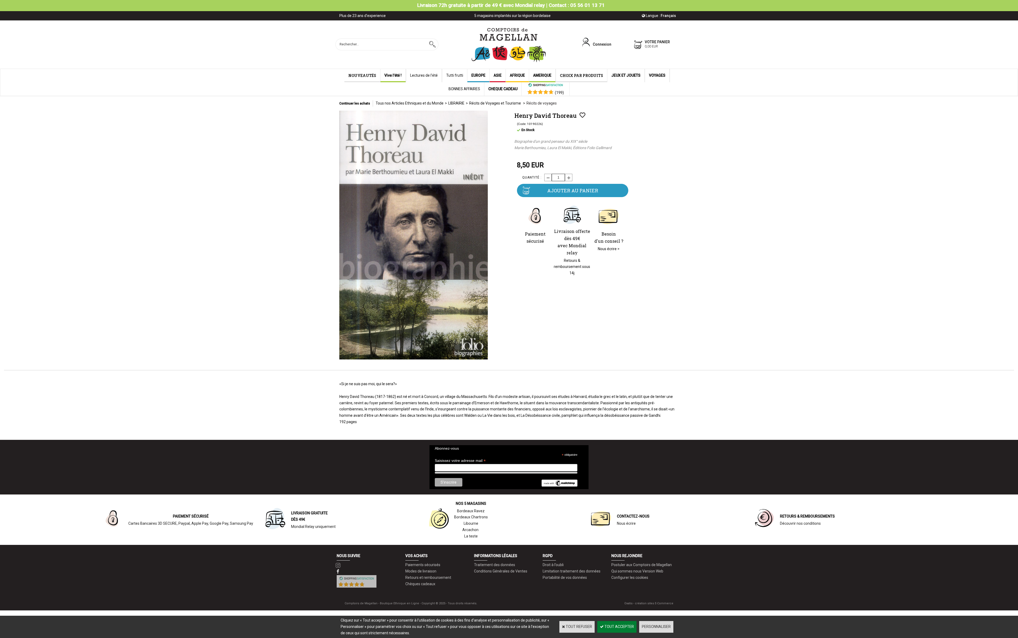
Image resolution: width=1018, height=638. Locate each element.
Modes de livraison (420, 571)
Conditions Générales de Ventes (500, 571)
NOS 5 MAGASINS (471, 503)
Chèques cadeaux (420, 584)
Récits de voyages (541, 103)
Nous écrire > (609, 249)
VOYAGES (657, 75)
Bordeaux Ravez (471, 511)
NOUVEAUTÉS (362, 75)
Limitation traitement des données (571, 571)
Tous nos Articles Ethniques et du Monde (410, 103)
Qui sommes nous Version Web (637, 571)
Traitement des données (494, 565)
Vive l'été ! (393, 75)
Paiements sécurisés (422, 565)
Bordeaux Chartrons (471, 517)
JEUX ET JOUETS (625, 75)
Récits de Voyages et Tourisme (495, 103)
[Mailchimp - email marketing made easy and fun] (559, 485)
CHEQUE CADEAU (502, 89)
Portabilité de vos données (565, 577)
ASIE (498, 75)
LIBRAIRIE (456, 103)
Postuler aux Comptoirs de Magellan (641, 565)
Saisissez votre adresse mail (460, 460)
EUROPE (478, 75)
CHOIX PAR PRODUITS (581, 75)
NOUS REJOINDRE (626, 556)
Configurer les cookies (629, 577)
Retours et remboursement (428, 577)
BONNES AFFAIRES (464, 89)
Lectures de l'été (424, 75)
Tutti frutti (454, 75)
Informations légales (495, 556)
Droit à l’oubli (553, 565)
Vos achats (416, 556)
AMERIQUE (542, 75)
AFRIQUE (517, 75)
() (559, 92)
